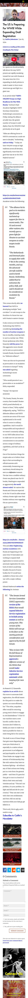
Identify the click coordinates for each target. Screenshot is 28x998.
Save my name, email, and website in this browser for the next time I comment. (13, 921)
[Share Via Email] (22, 870)
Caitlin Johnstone (11, 39)
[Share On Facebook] (5, 870)
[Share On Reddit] (14, 870)
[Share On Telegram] (18, 870)
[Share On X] (9, 870)
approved (13, 659)
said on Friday (8, 143)
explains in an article (10, 691)
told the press (15, 344)
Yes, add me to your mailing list (13, 926)
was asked (6, 370)
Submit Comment (17, 931)
